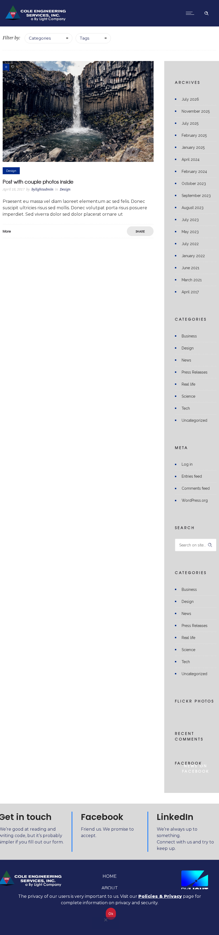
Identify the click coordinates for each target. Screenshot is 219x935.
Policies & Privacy (160, 896)
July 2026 (190, 99)
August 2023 (193, 208)
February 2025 (194, 135)
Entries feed (192, 476)
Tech (186, 408)
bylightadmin (42, 189)
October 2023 (194, 183)
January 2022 (193, 256)
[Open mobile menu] (191, 13)
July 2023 (190, 220)
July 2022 (190, 244)
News (186, 360)
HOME (110, 876)
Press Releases (195, 372)
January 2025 (193, 147)
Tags (84, 38)
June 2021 (190, 268)
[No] (105, 923)
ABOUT (109, 888)
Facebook (102, 817)
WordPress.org (195, 500)
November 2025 (196, 111)
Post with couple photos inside (38, 181)
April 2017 (190, 292)
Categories (40, 38)
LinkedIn (175, 817)
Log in (187, 464)
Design (188, 348)
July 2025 (190, 123)
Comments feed (196, 488)
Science (188, 396)
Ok (110, 913)
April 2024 (191, 159)
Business (189, 336)
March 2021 (192, 280)
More (7, 231)
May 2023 (190, 232)
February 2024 (194, 171)
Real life (188, 384)
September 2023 (196, 195)
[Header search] (206, 12)
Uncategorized (194, 420)
